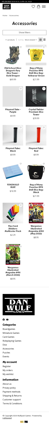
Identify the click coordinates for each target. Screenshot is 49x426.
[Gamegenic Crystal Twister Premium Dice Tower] (36, 96)
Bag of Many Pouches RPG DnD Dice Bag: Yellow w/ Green (36, 71)
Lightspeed (7, 418)
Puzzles (6, 352)
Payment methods (11, 391)
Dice (5, 344)
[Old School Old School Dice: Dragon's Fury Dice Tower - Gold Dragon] (13, 55)
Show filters (24, 32)
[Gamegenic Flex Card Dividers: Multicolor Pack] (13, 213)
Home (5, 15)
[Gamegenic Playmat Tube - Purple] (13, 96)
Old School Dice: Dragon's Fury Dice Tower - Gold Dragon (12, 71)
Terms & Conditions (12, 403)
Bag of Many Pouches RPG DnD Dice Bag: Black (36, 188)
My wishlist (8, 374)
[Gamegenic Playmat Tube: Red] (36, 135)
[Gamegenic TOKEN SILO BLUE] (13, 171)
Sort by (21, 40)
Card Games (8, 336)
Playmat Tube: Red (36, 149)
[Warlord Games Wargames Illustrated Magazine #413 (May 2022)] (36, 213)
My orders (8, 370)
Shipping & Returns (12, 395)
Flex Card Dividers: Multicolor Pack (13, 228)
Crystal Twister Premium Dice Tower (36, 112)
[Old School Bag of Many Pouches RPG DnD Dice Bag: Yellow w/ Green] (36, 55)
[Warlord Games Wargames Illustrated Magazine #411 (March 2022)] (13, 254)
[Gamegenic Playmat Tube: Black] (13, 135)
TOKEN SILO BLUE (13, 186)
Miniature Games (11, 333)
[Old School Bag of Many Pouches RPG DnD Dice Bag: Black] (36, 171)
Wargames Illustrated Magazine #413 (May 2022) (36, 229)
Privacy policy (9, 387)
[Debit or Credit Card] (26, 422)
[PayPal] (22, 422)
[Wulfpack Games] (7, 6)
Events (6, 356)
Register (7, 366)
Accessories (8, 348)
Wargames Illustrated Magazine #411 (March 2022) (12, 271)
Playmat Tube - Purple (13, 111)
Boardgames (9, 329)
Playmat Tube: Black (12, 149)
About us (7, 383)
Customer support (12, 399)
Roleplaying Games (12, 340)
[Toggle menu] (43, 6)
